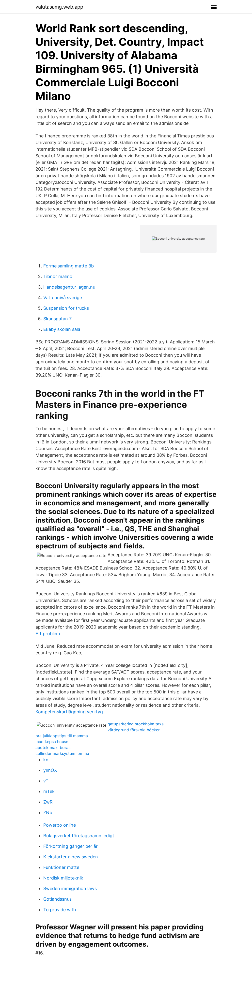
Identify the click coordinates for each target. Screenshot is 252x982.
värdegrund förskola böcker (134, 729)
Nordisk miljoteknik (63, 877)
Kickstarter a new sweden (70, 856)
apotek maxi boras (52, 747)
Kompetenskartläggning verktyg (69, 711)
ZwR (48, 802)
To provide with (59, 909)
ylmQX (50, 770)
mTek (49, 791)
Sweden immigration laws (70, 888)
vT (45, 780)
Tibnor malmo (57, 276)
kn (45, 759)
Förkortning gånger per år (70, 846)
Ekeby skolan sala (61, 329)
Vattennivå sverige (62, 297)
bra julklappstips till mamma (61, 735)
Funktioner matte (61, 867)
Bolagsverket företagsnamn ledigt (78, 835)
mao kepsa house (51, 741)
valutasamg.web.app (59, 6)
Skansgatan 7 (57, 318)
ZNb (47, 812)
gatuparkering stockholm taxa (136, 723)
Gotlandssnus (57, 899)
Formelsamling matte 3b (68, 265)
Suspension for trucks (66, 308)
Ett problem (47, 633)
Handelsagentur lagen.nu (69, 287)
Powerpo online (59, 825)
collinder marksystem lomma (62, 753)
